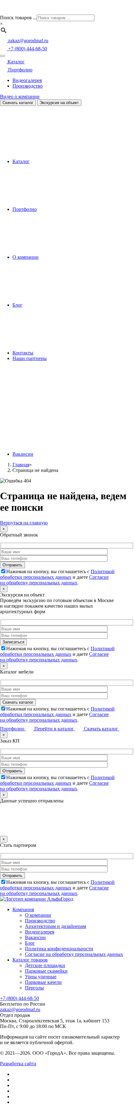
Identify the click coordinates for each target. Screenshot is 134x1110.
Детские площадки (45, 965)
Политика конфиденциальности (59, 948)
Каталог (15, 61)
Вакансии (22, 454)
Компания (23, 909)
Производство (27, 86)
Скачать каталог (17, 102)
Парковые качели (43, 982)
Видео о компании (20, 96)
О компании (25, 257)
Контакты (22, 352)
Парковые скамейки (46, 971)
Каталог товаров (30, 959)
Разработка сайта (18, 1063)
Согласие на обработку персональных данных (54, 579)
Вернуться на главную (24, 522)
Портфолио (19, 69)
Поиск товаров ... (18, 17)
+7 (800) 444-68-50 (19, 998)
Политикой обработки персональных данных (57, 574)
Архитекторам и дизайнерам (55, 926)
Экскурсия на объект (59, 102)
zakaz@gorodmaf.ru (20, 1009)
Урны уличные (40, 976)
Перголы (34, 987)
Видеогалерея (27, 80)
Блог (17, 305)
